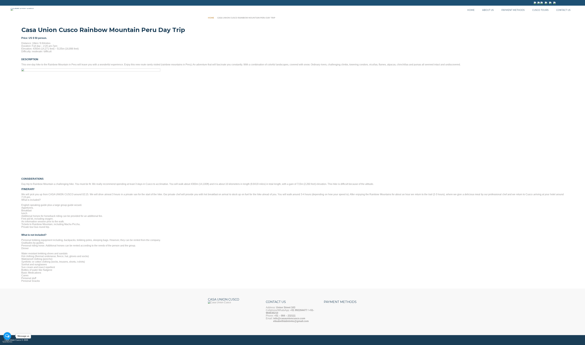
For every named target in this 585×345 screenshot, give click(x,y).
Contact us (563, 10)
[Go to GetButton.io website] (7, 342)
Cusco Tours (540, 10)
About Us (488, 10)
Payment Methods (513, 10)
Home (471, 10)
